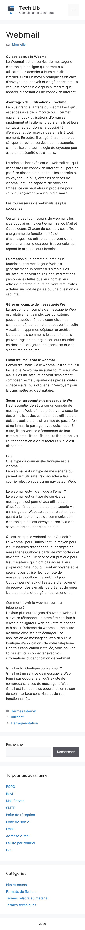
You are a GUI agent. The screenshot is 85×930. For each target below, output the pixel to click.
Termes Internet (23, 711)
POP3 (10, 787)
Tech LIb (29, 8)
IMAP (10, 794)
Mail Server (15, 801)
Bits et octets (16, 885)
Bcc (9, 850)
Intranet (17, 717)
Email (10, 829)
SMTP (10, 808)
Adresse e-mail (18, 836)
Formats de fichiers (21, 892)
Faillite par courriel (20, 843)
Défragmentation (24, 723)
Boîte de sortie (17, 822)
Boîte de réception (20, 815)
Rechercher (15, 744)
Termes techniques (21, 905)
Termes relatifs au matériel (27, 898)
